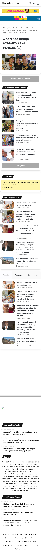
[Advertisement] (20, 371)
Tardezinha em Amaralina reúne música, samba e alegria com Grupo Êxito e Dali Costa (27, 96)
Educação (33, 541)
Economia (25, 541)
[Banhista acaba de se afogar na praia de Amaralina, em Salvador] (8, 260)
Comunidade (8, 541)
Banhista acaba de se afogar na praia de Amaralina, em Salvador (27, 261)
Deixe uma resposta (20, 79)
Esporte (26, 545)
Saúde (24, 549)
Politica (17, 549)
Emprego (6, 545)
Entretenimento (16, 545)
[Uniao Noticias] (11, 3)
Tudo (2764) (20, 166)
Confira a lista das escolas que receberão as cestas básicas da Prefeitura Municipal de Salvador (26, 215)
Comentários (33, 275)
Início (6, 28)
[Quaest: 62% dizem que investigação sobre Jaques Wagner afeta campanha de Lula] (8, 154)
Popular (6, 275)
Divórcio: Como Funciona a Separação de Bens (26, 203)
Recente (18, 275)
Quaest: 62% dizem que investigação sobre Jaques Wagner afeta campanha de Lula (26, 153)
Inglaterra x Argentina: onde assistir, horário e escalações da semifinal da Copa (27, 137)
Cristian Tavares (30, 538)
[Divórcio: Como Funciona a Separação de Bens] (8, 205)
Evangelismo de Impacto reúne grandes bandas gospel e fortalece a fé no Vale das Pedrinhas (27, 124)
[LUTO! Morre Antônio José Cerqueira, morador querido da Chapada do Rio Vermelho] (8, 111)
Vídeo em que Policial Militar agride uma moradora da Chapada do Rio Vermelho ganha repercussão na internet (27, 230)
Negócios (34, 545)
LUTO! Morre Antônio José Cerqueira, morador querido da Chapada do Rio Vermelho (27, 109)
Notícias (17, 541)
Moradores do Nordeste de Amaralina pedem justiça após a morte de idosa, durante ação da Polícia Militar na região (26, 247)
